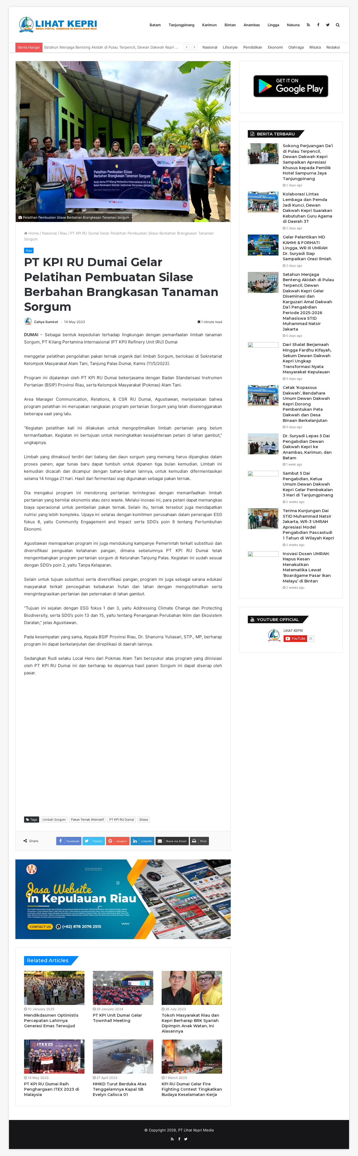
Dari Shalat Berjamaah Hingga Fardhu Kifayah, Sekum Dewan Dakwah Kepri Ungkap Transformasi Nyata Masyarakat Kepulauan (154, 47)
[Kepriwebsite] (123, 899)
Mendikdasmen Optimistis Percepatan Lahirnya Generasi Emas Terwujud (51, 1020)
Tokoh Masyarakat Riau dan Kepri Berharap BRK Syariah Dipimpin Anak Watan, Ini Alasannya (190, 1023)
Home (33, 233)
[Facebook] (318, 24)
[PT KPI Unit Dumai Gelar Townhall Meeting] (123, 988)
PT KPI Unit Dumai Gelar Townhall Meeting (117, 1018)
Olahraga (296, 47)
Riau (63, 233)
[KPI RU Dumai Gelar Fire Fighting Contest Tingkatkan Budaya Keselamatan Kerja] (192, 1057)
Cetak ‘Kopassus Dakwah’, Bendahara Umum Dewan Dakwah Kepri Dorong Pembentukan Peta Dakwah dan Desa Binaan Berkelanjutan (306, 404)
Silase (143, 819)
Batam (155, 25)
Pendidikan (252, 47)
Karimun (209, 25)
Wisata (315, 47)
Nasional (209, 47)
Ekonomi (275, 47)
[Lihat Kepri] (57, 24)
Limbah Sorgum (54, 819)
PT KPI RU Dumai (121, 819)
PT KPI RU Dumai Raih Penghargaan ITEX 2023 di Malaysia (51, 1089)
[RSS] (308, 24)
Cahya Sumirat (46, 322)
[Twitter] (328, 24)
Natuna (293, 25)
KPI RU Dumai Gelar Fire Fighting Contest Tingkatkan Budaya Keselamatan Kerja (192, 1089)
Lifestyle (230, 47)
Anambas (252, 25)
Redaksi (333, 47)
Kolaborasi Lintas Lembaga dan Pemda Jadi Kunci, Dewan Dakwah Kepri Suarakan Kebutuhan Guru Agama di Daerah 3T (307, 208)
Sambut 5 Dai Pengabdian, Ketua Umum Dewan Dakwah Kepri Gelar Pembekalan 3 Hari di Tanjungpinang (308, 484)
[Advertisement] (126, 746)
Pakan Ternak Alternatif (87, 819)
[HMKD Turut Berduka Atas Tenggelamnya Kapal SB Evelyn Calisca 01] (123, 1057)
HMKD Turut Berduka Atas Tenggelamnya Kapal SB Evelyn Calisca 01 (120, 1089)
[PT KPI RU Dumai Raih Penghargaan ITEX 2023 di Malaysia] (54, 1057)
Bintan (230, 25)
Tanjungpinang (181, 25)
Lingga (273, 25)
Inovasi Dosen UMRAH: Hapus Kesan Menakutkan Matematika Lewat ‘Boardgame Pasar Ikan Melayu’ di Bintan (307, 567)
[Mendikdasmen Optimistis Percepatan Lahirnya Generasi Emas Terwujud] (54, 988)
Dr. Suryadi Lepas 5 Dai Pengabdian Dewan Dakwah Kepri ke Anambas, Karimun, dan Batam (307, 446)
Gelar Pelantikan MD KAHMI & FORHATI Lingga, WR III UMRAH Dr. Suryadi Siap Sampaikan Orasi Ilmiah (307, 248)
